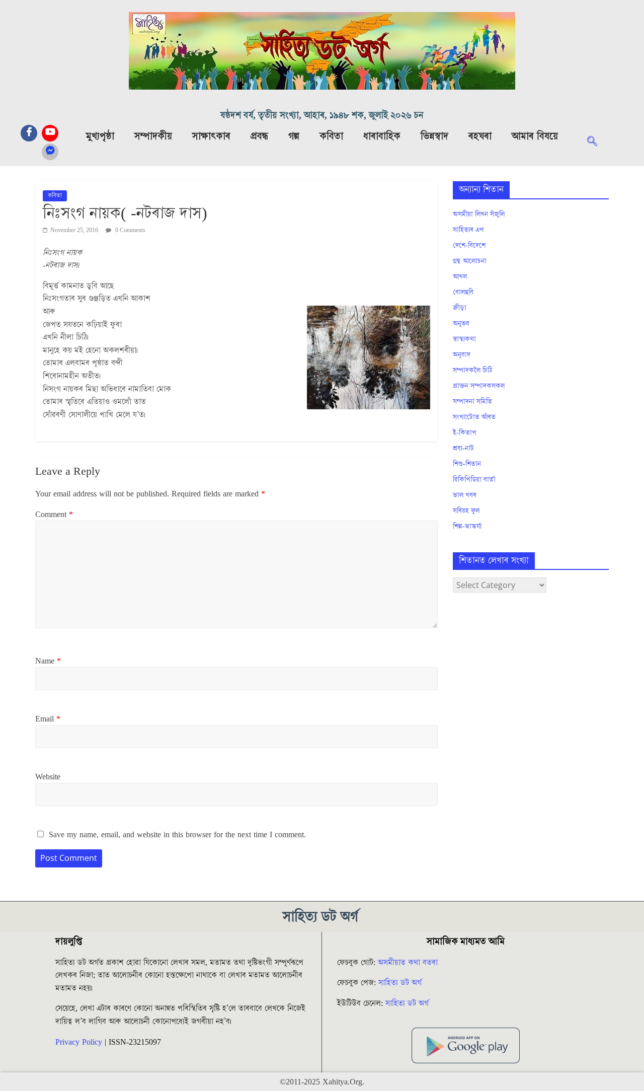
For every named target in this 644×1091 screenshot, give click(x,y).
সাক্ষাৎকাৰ (211, 136)
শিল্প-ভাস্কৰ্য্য (467, 527)
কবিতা (331, 136)
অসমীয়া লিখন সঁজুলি (479, 214)
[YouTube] (50, 133)
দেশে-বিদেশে (469, 246)
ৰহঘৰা (480, 136)
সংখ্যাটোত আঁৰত (474, 417)
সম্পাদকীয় (153, 136)
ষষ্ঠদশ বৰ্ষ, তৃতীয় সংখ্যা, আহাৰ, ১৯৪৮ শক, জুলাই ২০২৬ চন (322, 115)
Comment (54, 514)
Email (47, 718)
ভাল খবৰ (464, 495)
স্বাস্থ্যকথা (464, 339)
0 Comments (129, 230)
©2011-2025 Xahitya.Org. (322, 1081)
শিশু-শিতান (467, 464)
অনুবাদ (461, 355)
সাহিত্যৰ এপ (468, 230)
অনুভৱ (461, 324)
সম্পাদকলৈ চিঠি (472, 371)
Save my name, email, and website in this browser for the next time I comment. (177, 834)
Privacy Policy (78, 1042)
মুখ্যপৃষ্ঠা (100, 136)
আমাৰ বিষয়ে (535, 136)
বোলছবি (463, 292)
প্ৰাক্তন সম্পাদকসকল (479, 386)
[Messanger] (50, 151)
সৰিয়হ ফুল (466, 511)
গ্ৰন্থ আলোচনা (470, 261)
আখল (460, 277)
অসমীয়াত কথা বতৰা (409, 962)
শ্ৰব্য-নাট (463, 449)
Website (47, 776)
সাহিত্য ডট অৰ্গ (400, 982)
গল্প (293, 136)
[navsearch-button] (597, 142)
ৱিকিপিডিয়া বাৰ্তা (474, 480)
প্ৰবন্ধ (259, 136)
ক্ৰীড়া (459, 308)
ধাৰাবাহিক (381, 136)
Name (48, 661)
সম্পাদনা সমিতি (472, 402)
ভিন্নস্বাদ (434, 136)
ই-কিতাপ (464, 433)
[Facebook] (29, 133)
